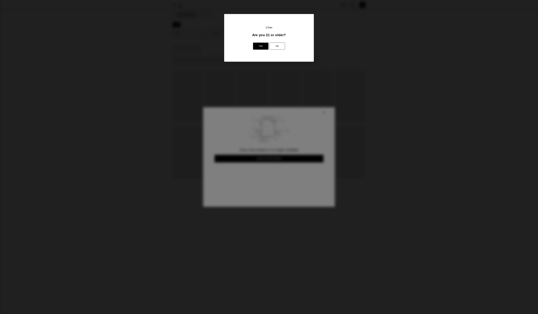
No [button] (277, 46)
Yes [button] (261, 46)
